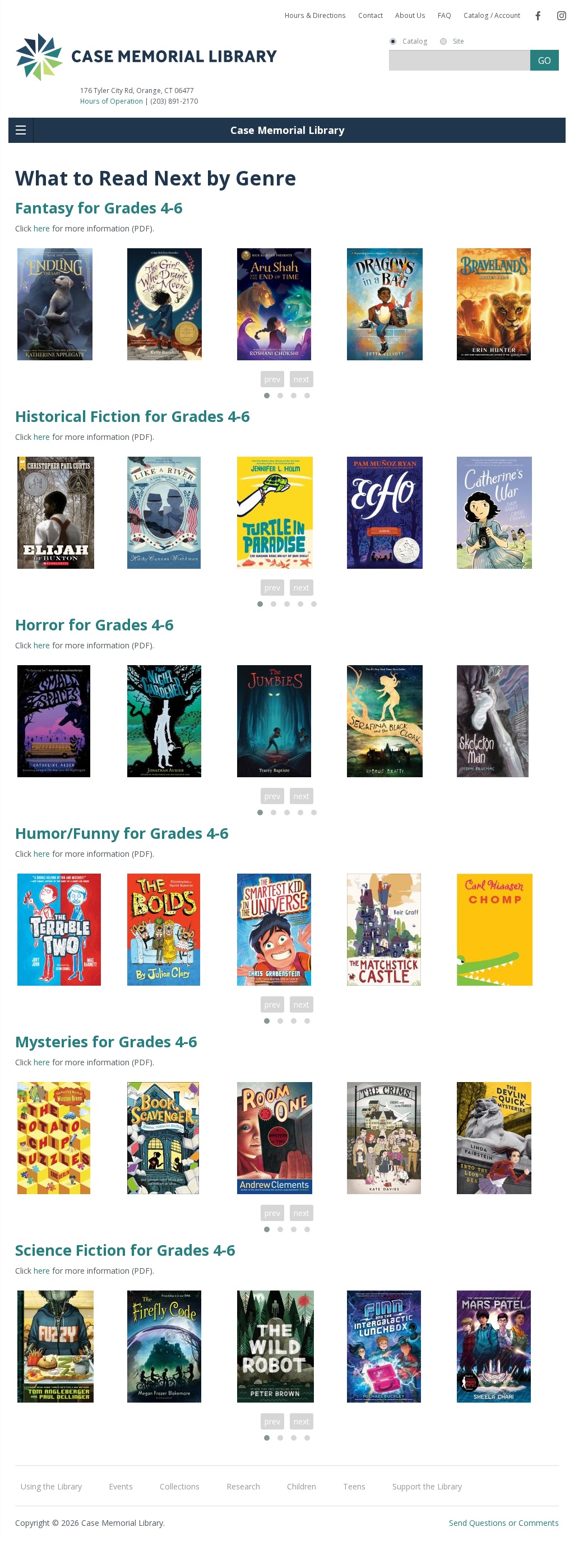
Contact (370, 15)
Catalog (414, 41)
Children (301, 1486)
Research (243, 1486)
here (42, 228)
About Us (410, 15)
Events (121, 1486)
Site (458, 41)
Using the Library (51, 1486)
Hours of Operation (111, 101)
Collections (180, 1486)
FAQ (444, 15)
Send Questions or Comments (504, 1522)
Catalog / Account (492, 15)
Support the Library (427, 1486)
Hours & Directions (315, 15)
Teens (354, 1486)
